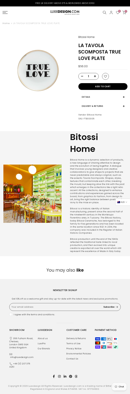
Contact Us (72, 358)
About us (43, 338)
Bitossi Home (94, 114)
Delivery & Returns (76, 338)
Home (6, 23)
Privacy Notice (74, 348)
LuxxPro (42, 343)
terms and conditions (43, 314)
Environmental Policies (78, 353)
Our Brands (44, 348)
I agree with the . (34, 314)
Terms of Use (73, 343)
